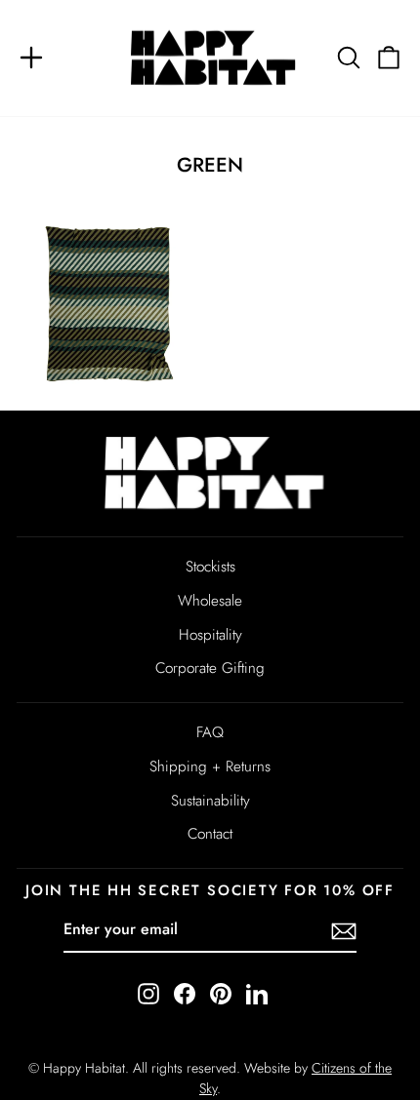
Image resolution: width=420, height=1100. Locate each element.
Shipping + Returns (210, 766)
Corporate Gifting (210, 668)
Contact (210, 834)
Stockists (210, 566)
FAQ (210, 732)
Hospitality (210, 635)
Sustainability (210, 800)
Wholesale (210, 600)
